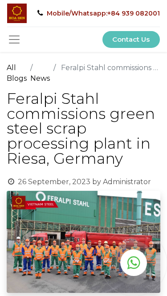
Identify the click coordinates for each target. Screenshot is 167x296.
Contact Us (131, 39)
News (40, 78)
